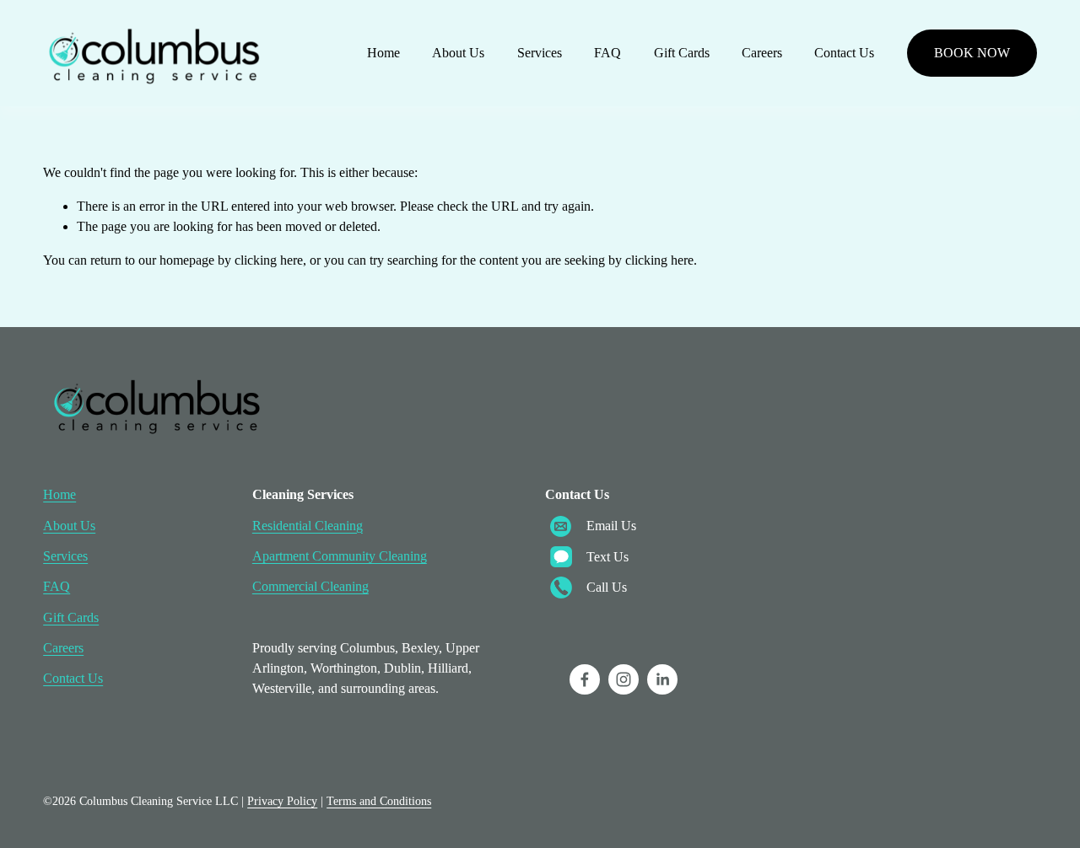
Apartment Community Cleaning (339, 556)
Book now (972, 53)
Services (539, 53)
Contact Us (844, 53)
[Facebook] (585, 679)
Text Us (607, 557)
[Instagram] (623, 679)
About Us (458, 53)
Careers (762, 53)
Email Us (611, 525)
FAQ (607, 53)
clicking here (269, 260)
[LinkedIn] (662, 679)
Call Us (606, 587)
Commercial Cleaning (310, 586)
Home (383, 53)
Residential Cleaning (307, 525)
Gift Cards (682, 53)
